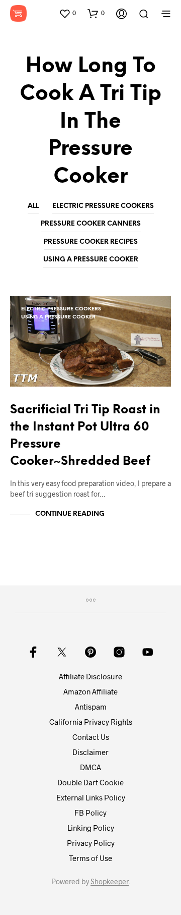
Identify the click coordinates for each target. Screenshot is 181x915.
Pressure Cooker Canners (91, 224)
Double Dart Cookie (90, 782)
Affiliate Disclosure (90, 676)
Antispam (91, 706)
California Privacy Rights (90, 721)
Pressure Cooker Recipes (91, 242)
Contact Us (90, 736)
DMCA (90, 767)
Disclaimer (90, 752)
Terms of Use (90, 858)
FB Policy (90, 812)
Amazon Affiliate (90, 691)
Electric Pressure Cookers (103, 206)
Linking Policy (90, 827)
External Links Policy (90, 797)
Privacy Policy (91, 842)
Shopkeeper (109, 882)
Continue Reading (70, 514)
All (33, 206)
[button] (67, 13)
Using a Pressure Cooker (90, 259)
